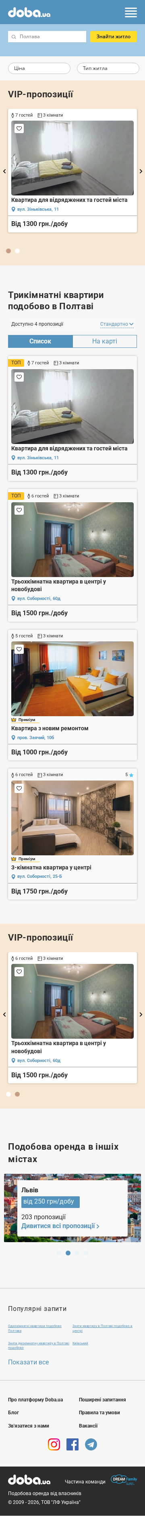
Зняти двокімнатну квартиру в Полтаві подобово (38, 1345)
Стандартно (114, 324)
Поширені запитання (102, 1400)
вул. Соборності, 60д (38, 217)
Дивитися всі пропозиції (58, 1226)
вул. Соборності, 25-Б (39, 876)
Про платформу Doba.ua (35, 1400)
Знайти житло (113, 36)
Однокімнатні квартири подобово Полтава (35, 1328)
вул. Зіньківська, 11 (38, 457)
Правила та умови (99, 1412)
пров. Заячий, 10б (35, 737)
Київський (80, 1343)
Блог (13, 1412)
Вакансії (88, 1426)
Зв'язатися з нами (28, 1426)
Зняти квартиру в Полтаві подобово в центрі (102, 1328)
